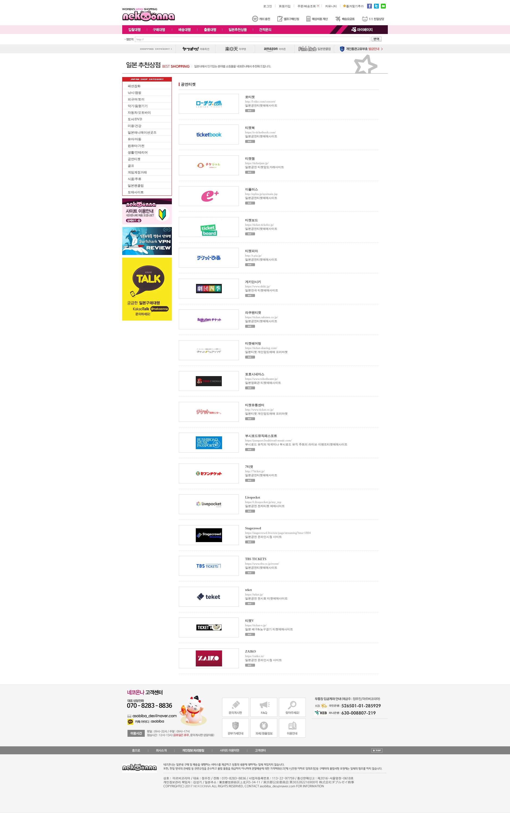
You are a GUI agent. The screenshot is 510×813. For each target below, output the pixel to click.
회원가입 (285, 6)
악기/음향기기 (138, 106)
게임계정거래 (137, 172)
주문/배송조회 (308, 6)
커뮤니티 (331, 6)
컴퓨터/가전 (136, 146)
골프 (131, 166)
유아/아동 (134, 139)
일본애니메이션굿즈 (142, 132)
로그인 (267, 6)
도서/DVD (135, 119)
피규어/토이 (136, 99)
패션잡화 (134, 86)
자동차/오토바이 (139, 112)
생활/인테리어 (138, 152)
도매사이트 (136, 192)
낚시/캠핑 (134, 93)
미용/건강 (134, 126)
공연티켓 (134, 159)
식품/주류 (134, 179)
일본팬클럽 (136, 186)
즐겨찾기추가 (354, 6)
